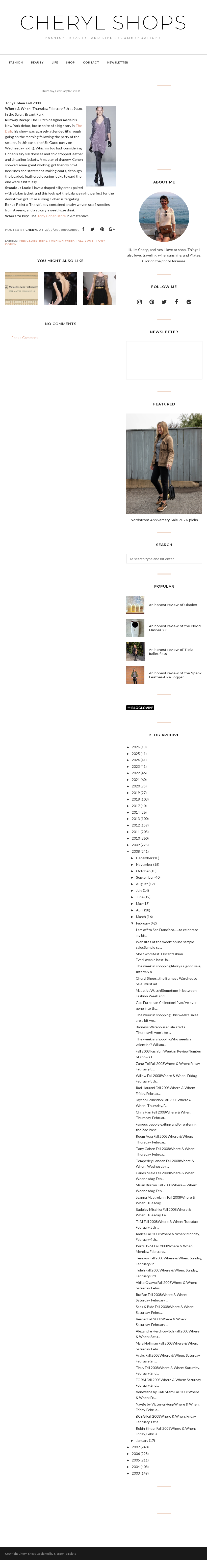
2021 (136, 779)
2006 (136, 1453)
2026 (136, 747)
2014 (136, 812)
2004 (136, 1467)
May (139, 903)
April (139, 910)
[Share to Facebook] (83, 229)
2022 (136, 773)
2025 (136, 753)
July (139, 890)
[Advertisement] (164, 127)
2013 (136, 818)
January (142, 1440)
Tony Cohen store (51, 216)
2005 (136, 1460)
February (143, 923)
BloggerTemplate (65, 1553)
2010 (136, 838)
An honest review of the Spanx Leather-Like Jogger (175, 675)
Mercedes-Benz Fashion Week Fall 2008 (56, 240)
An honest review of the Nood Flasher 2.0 (175, 628)
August (142, 884)
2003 (136, 1473)
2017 (136, 806)
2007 (136, 1447)
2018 (136, 799)
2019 (136, 792)
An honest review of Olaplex (173, 605)
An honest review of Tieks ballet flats (171, 652)
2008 (136, 851)
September (145, 877)
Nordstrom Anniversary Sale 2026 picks (164, 520)
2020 (136, 786)
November (144, 864)
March (141, 916)
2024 (136, 760)
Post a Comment (24, 337)
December (144, 858)
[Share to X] (93, 229)
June (140, 897)
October (143, 871)
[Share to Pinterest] (102, 229)
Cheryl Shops (103, 22)
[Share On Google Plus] (112, 229)
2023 (136, 766)
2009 (136, 845)
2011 (136, 832)
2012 (136, 825)
